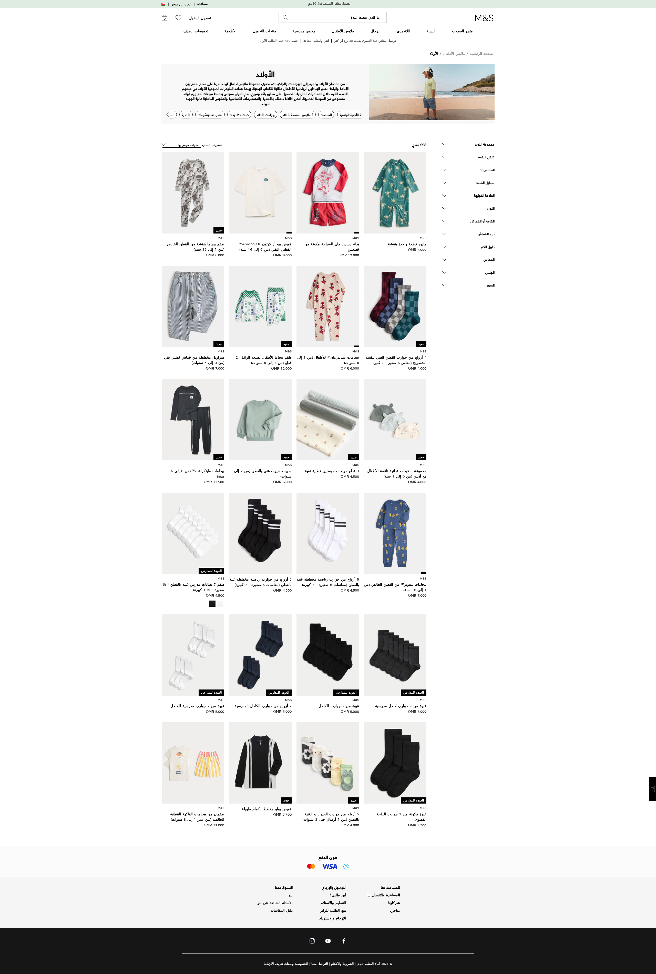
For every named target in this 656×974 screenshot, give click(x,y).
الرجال (376, 30)
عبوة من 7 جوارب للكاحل (339, 706)
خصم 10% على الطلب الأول (279, 41)
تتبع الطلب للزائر (333, 910)
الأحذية (186, 114)
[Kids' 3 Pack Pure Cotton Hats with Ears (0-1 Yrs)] (395, 419)
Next (363, 114)
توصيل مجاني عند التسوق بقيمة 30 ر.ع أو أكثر (365, 41)
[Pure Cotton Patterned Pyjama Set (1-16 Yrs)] (193, 192)
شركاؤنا (394, 902)
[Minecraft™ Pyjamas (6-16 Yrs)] (193, 419)
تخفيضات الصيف (195, 30)
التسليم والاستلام (333, 902)
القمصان (326, 114)
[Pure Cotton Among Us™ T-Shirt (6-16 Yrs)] (260, 192)
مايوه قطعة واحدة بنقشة (407, 244)
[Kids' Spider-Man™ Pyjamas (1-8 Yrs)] (327, 305)
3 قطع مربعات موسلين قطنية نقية (332, 471)
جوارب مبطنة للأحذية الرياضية (357, 114)
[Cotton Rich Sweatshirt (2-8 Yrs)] (260, 419)
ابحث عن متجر (181, 4)
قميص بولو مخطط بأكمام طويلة (267, 809)
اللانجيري (403, 30)
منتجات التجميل (264, 30)
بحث (285, 17)
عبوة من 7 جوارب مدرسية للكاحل (197, 706)
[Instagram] (312, 942)
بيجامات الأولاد (266, 114)
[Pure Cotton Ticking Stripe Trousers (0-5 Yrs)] (193, 305)
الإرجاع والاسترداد (332, 918)
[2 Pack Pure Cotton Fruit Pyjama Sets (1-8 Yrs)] (193, 762)
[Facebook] (344, 942)
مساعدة (202, 4)
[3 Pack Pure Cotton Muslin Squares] (327, 419)
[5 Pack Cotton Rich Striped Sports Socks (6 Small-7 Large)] (327, 532)
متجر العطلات (462, 30)
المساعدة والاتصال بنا (383, 895)
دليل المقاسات (281, 910)
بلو (291, 895)
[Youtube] (328, 942)
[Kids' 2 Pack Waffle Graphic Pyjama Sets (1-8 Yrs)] (260, 305)
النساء (431, 30)
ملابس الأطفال (343, 30)
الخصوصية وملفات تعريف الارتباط (286, 964)
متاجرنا (394, 910)
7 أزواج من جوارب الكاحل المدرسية (263, 706)
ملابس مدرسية (304, 30)
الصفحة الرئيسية (482, 53)
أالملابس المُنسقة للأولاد (297, 114)
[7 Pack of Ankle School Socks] (395, 654)
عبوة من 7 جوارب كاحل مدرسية (400, 706)
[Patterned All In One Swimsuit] (395, 192)
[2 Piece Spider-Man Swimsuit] (327, 192)
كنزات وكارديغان (239, 114)
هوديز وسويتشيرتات (210, 114)
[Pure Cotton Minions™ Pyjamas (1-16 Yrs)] (395, 532)
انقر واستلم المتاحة (316, 41)
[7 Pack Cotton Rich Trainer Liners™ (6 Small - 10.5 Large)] (193, 532)
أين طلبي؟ (338, 895)
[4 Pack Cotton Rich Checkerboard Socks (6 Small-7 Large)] (395, 305)
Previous (167, 114)
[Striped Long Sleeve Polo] (260, 762)
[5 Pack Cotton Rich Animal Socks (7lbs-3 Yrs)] (327, 762)
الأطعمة (231, 30)
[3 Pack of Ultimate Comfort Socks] (395, 762)
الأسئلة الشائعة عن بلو (275, 902)
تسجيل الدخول (200, 18)
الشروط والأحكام (342, 964)
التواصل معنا (319, 964)
